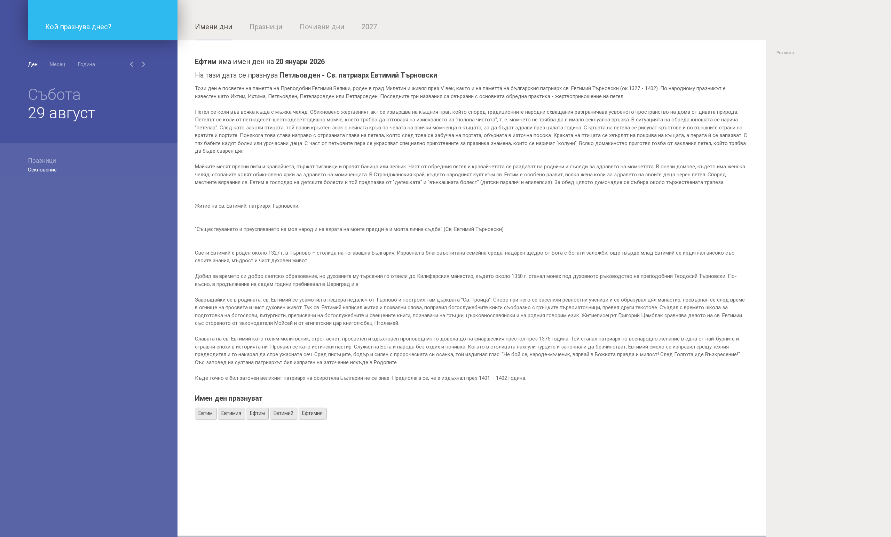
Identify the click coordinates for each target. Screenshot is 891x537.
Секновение (42, 170)
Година (86, 64)
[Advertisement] (471, 487)
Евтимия (231, 413)
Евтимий (283, 413)
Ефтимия (312, 413)
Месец (57, 64)
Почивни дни (322, 27)
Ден (33, 64)
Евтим (205, 413)
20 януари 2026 (300, 61)
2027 (369, 27)
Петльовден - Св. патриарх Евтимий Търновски (358, 75)
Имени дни (213, 27)
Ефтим (257, 413)
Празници (266, 27)
